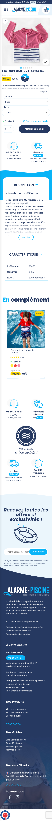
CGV (36, 621)
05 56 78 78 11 (13, 152)
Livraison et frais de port (18, 684)
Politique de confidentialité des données (24, 627)
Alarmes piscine (14, 749)
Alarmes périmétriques (17, 712)
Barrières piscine (14, 746)
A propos (10, 621)
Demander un (37, 121)
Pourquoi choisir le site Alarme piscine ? (25, 680)
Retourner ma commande (19, 690)
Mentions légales (24, 621)
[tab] (21, 68)
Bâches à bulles (13, 715)
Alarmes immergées (16, 709)
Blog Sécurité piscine (16, 739)
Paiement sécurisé (15, 687)
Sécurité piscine (14, 743)
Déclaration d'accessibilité (18, 630)
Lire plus (43, 91)
